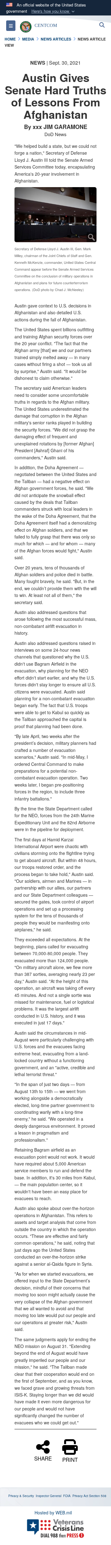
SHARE (43, 1458)
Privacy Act (80, 1496)
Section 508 (97, 1496)
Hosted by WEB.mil (53, 1512)
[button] (53, 11)
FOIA (67, 1496)
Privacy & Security (21, 1496)
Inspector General (48, 1496)
